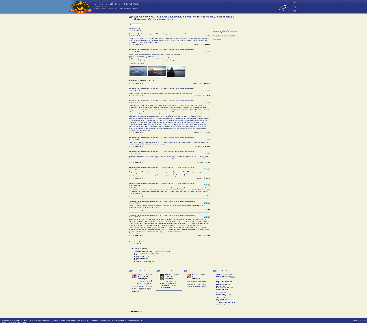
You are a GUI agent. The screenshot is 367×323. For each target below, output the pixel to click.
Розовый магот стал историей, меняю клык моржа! (145, 279)
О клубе (96, 8)
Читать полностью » (165, 287)
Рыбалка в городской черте (141, 258)
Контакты (135, 8)
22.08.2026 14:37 (228, 287)
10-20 (141, 30)
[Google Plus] (209, 35)
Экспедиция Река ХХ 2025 (223, 284)
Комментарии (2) (139, 95)
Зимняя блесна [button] (135, 80)
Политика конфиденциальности (133, 320)
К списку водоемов (137, 25)
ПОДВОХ (207, 132)
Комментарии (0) (139, 132)
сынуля (208, 178)
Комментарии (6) (139, 83)
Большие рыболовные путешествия (144, 261)
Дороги (136, 253)
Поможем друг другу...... (222, 289)
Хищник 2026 (219, 274)
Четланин (207, 146)
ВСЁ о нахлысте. (221, 299)
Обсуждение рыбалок (140, 250)
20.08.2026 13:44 (220, 297)
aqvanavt (207, 44)
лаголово (207, 95)
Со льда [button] (153, 80)
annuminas (207, 83)
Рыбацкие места (112, 8)
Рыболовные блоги (125, 8)
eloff (209, 210)
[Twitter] (207, 35)
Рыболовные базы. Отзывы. (142, 256)
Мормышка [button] (143, 80)
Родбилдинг (219, 287)
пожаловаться (198, 44)
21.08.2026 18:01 (220, 291)
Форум (103, 8)
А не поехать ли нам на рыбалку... (143, 251)
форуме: (144, 248)
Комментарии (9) (139, 44)
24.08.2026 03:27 (228, 274)
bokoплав (168, 274)
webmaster (355, 322)
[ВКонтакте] (205, 35)
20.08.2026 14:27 (226, 294)
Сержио (208, 235)
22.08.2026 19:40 (220, 286)
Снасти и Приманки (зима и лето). (225, 302)
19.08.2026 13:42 (220, 304)
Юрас (208, 196)
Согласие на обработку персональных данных (14, 322)
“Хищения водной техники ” (224, 296)
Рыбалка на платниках (140, 260)
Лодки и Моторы (220, 281)
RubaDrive (141, 274)
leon (209, 162)
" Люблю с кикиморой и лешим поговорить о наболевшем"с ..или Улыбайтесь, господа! (169, 281)
